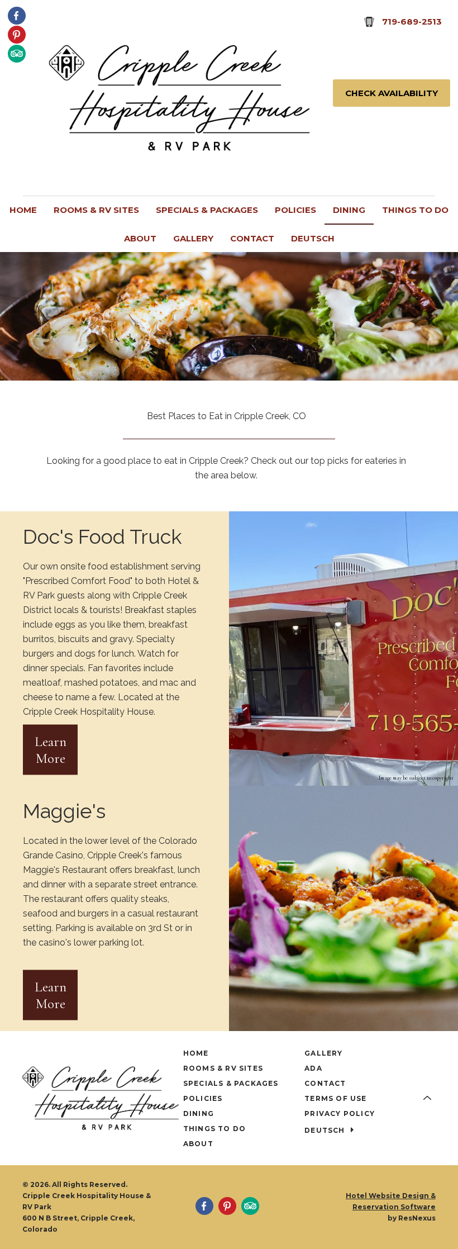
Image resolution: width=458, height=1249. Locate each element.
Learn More (50, 749)
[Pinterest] (17, 34)
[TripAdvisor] (17, 53)
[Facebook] (17, 15)
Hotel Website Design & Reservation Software (391, 1201)
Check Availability (391, 93)
